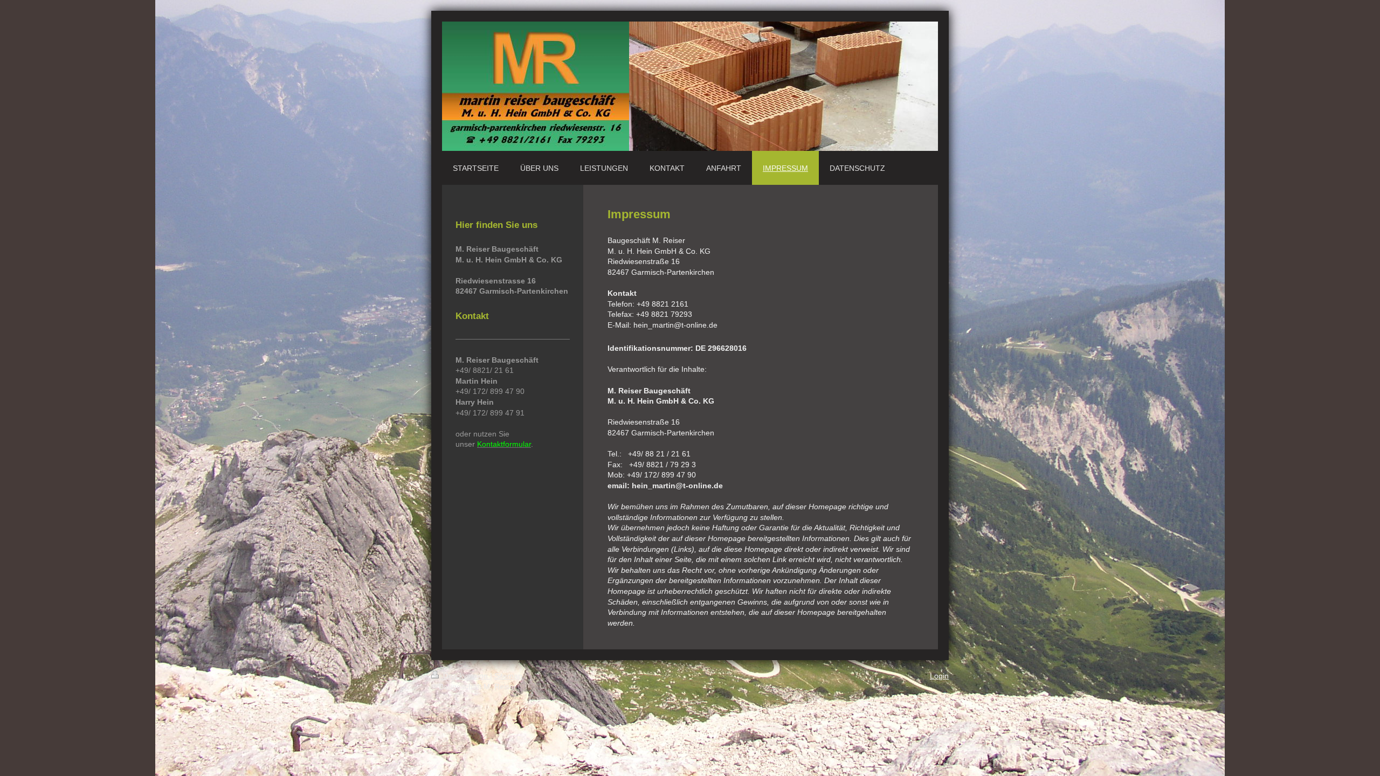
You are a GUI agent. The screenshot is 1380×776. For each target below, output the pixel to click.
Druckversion (465, 675)
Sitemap (508, 675)
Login (939, 675)
